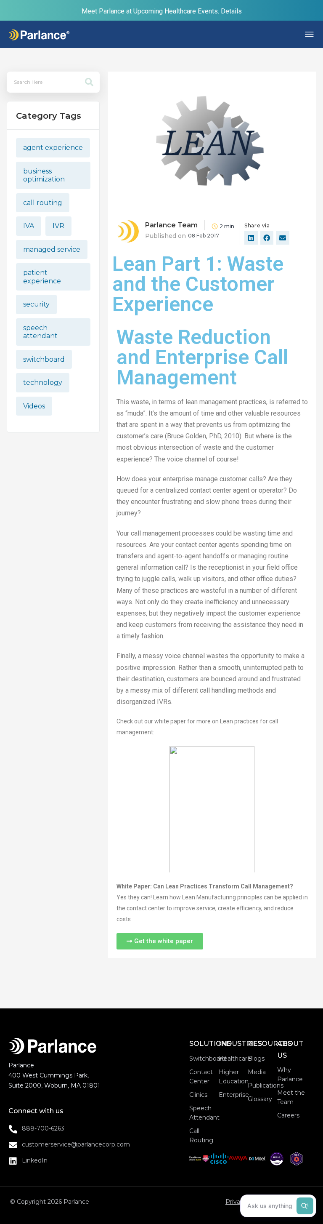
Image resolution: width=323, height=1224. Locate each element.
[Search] (89, 82)
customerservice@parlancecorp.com (76, 1144)
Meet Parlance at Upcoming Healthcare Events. (151, 11)
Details (231, 11)
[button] (238, 34)
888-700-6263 (43, 1128)
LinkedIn (35, 1160)
